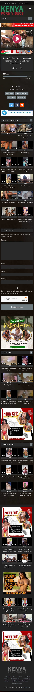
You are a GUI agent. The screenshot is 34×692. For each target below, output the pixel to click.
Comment (4, 240)
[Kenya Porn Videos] (14, 10)
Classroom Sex (22, 93)
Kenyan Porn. (26, 687)
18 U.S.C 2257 (10, 676)
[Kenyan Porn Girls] (17, 26)
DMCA (20, 676)
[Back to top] (28, 686)
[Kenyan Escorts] (17, 53)
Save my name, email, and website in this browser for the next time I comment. (17, 292)
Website (3, 279)
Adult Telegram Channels (20, 681)
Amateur (10, 93)
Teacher (22, 97)
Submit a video (17, 683)
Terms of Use (15, 679)
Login (19, 3)
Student (12, 97)
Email (3, 271)
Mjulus (20, 86)
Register (26, 3)
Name (3, 263)
